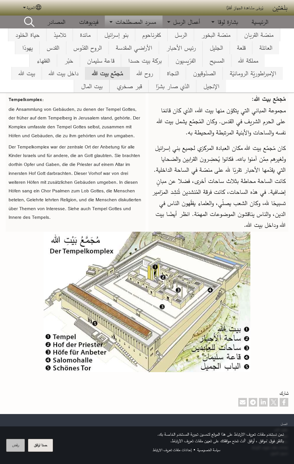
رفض (15, 444)
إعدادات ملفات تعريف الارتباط (172, 449)
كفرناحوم (151, 34)
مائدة (85, 34)
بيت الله (27, 73)
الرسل (181, 34)
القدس (53, 47)
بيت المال (91, 86)
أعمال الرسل (186, 22)
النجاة (173, 73)
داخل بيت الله (63, 73)
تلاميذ (59, 34)
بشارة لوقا (227, 22)
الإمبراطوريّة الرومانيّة (253, 73)
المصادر (56, 22)
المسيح (217, 60)
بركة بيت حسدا (144, 60)
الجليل (216, 47)
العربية (31, 7)
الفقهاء (43, 60)
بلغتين (279, 7)
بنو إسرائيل (116, 34)
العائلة (265, 47)
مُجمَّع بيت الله (107, 73)
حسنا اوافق (40, 444)
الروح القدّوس (87, 47)
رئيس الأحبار (181, 47)
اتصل (284, 423)
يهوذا (27, 47)
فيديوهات (88, 22)
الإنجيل (211, 86)
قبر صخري (129, 86)
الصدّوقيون (204, 73)
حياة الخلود (27, 34)
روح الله (145, 73)
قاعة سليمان (100, 60)
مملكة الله (248, 60)
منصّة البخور (215, 34)
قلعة (241, 47)
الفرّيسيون (185, 60)
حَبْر (68, 60)
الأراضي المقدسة (134, 47)
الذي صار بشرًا (172, 86)
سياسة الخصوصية (208, 449)
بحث (29, 22)
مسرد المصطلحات (135, 22)
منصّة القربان (258, 34)
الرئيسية (260, 22)
